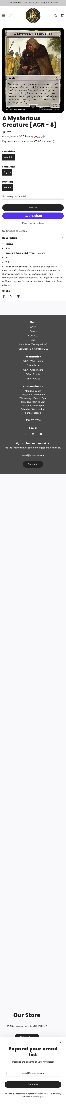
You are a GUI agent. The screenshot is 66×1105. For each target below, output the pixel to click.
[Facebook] (25, 434)
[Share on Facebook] (3, 297)
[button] (33, 136)
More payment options (33, 223)
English (7, 172)
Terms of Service (32, 1097)
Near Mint (9, 157)
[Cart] (62, 15)
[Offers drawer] (10, 15)
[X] (33, 434)
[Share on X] (11, 297)
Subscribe (33, 464)
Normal (7, 187)
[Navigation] (3, 15)
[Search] (55, 15)
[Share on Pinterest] (18, 297)
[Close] (60, 1042)
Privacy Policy (55, 1094)
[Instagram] (40, 434)
